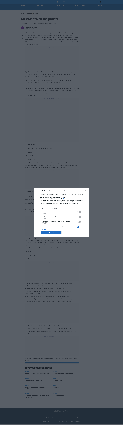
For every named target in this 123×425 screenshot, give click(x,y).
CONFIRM (51, 232)
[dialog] (61, 212)
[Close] (86, 191)
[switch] (79, 212)
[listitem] (61, 208)
